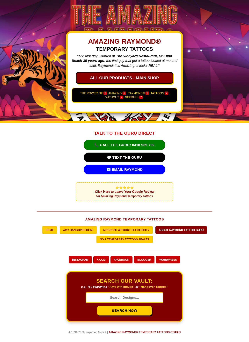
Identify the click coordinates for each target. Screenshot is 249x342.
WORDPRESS (168, 259)
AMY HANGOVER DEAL (78, 230)
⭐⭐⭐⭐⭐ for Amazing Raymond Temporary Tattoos (124, 192)
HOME (50, 230)
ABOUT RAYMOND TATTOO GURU (181, 230)
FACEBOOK (121, 259)
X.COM (101, 259)
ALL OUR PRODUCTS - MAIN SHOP (124, 78)
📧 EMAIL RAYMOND (124, 169)
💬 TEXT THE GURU (124, 157)
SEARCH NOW (124, 311)
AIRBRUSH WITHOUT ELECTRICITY (126, 230)
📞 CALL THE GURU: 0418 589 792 (124, 145)
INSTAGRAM (80, 259)
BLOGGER (144, 259)
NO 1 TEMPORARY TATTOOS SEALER (124, 239)
